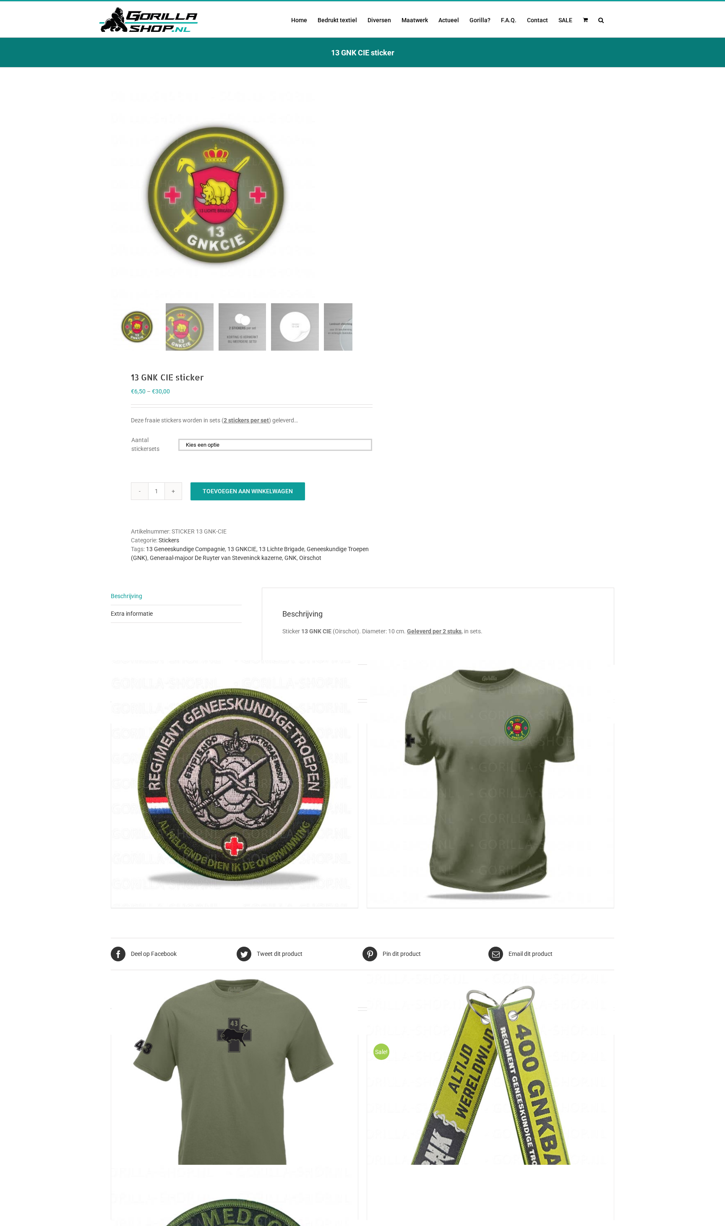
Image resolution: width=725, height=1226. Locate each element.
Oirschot (310, 557)
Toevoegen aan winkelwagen (248, 491)
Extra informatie (132, 613)
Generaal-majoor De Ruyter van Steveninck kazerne (216, 557)
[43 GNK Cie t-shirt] (234, 1094)
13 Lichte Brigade (281, 549)
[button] (601, 19)
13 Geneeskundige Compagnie (185, 549)
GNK (290, 557)
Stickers (169, 540)
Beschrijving (126, 596)
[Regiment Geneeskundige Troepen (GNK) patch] (234, 783)
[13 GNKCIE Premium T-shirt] (490, 783)
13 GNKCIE (241, 549)
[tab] (176, 596)
